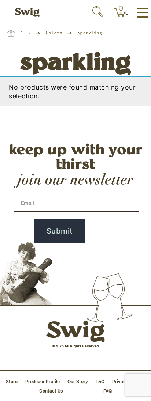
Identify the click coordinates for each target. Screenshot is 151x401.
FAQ (107, 391)
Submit (60, 231)
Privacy (120, 381)
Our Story (77, 381)
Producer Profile (42, 381)
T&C (100, 381)
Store (25, 33)
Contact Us (51, 391)
